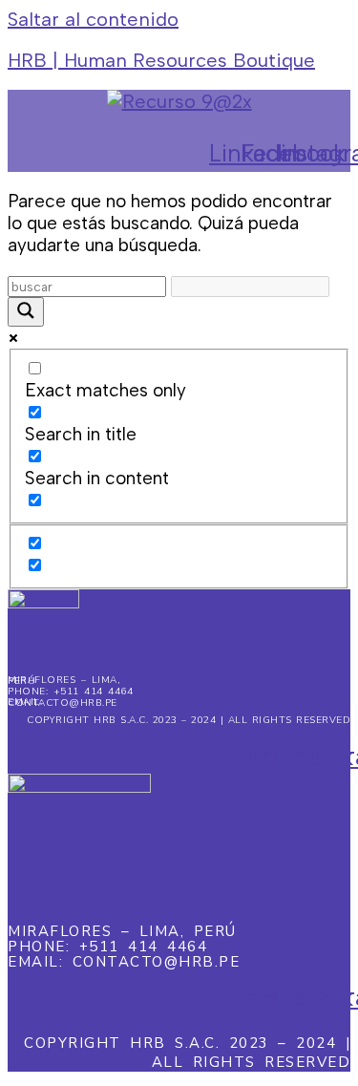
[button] (192, 123)
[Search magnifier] (26, 312)
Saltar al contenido (93, 19)
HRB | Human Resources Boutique (161, 60)
